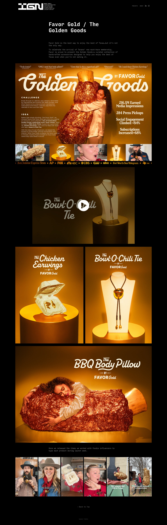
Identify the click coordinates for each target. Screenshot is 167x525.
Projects (135, 6)
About (141, 6)
